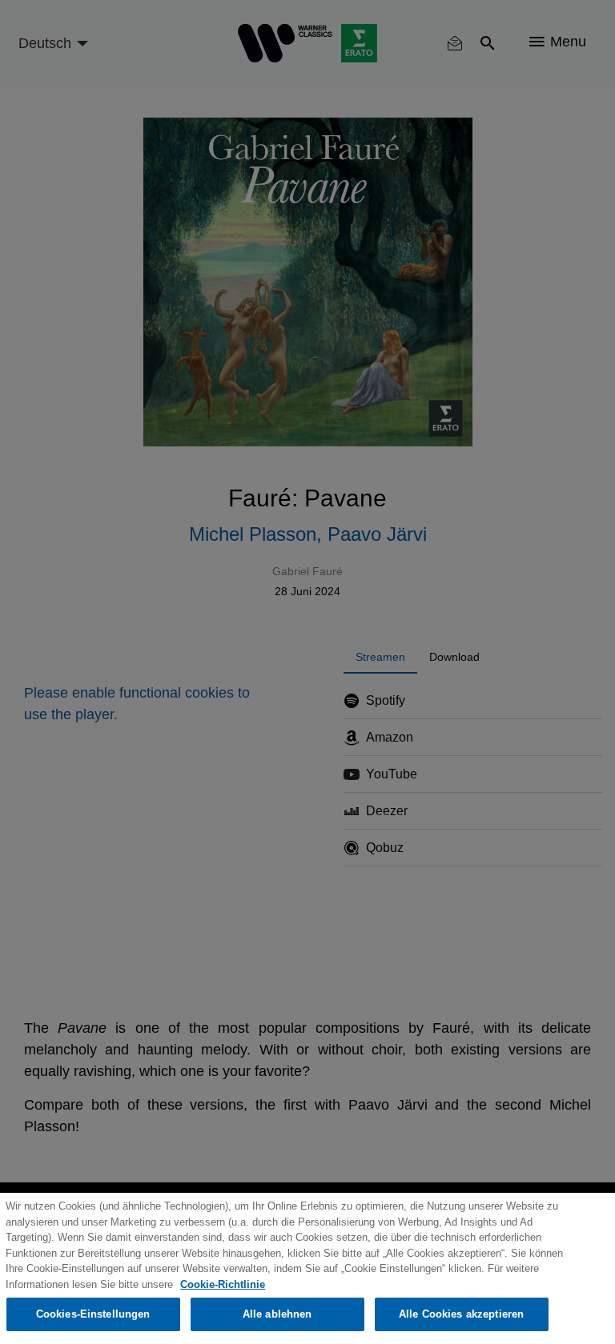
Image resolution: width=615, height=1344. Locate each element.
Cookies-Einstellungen (93, 1314)
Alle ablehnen (277, 1314)
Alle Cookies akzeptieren (461, 1314)
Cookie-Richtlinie (222, 1284)
